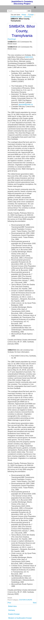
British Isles (12, 606)
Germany (11, 610)
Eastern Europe (14, 614)
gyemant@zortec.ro (26, 104)
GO (29, 11)
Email (13, 39)
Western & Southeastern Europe (20, 618)
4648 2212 (29, 57)
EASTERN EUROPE (25, 600)
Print (9, 39)
